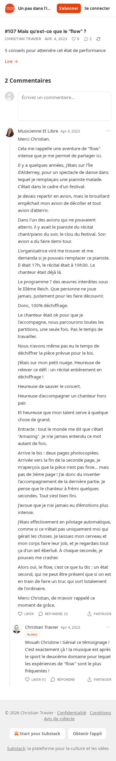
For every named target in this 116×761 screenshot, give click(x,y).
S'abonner (69, 8)
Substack (16, 748)
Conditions (100, 713)
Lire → (11, 61)
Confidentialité (71, 713)
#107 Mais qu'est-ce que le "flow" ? (45, 31)
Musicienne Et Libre (38, 131)
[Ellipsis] (108, 131)
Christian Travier (23, 39)
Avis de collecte (59, 718)
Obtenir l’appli (87, 733)
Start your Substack (40, 733)
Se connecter (97, 8)
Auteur (32, 634)
